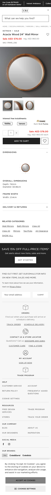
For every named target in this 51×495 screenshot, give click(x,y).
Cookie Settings (11, 399)
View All (36, 226)
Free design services (8, 410)
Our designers (10, 433)
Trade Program (25, 375)
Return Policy (10, 391)
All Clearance (41, 231)
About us (33, 428)
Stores (6, 417)
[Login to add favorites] (47, 34)
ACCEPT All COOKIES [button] (25, 480)
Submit (40, 295)
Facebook (3, 444)
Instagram (9, 444)
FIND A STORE (35, 346)
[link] (7, 10)
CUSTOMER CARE (17, 346)
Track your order (38, 417)
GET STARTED (25, 260)
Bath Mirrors (23, 226)
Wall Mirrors (8, 226)
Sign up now (25, 363)
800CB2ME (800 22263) (35, 341)
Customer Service (12, 386)
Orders (25, 313)
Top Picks (27, 231)
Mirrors (16, 231)
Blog (4, 428)
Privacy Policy (15, 287)
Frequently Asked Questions (38, 392)
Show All (7, 236)
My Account (25, 358)
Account (32, 386)
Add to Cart (21, 141)
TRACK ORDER (14, 324)
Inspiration (34, 433)
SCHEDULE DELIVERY (34, 324)
